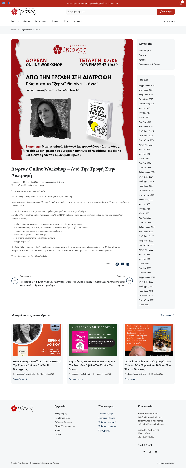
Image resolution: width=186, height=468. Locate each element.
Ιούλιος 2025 (144, 108)
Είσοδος (171, 21)
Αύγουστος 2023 (146, 200)
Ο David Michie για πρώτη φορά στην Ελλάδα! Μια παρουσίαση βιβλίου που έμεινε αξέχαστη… (148, 365)
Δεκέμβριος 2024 (146, 131)
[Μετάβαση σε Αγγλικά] (8, 3)
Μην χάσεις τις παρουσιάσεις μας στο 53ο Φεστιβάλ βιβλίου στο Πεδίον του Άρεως (92, 365)
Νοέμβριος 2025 (146, 94)
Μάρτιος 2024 (145, 167)
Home (13, 30)
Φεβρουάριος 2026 (147, 85)
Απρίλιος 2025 (145, 122)
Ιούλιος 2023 (144, 204)
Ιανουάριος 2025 (146, 126)
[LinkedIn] (128, 264)
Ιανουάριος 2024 (146, 177)
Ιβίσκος (77, 21)
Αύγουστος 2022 (146, 250)
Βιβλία (14, 21)
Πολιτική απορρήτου (107, 426)
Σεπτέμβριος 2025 (146, 104)
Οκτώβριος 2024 (146, 135)
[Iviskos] (23, 11)
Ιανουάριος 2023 (146, 231)
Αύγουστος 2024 (146, 145)
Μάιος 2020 (144, 304)
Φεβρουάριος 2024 (147, 172)
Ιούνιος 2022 (144, 259)
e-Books (26, 21)
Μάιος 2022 (144, 263)
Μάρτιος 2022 (145, 273)
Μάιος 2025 (144, 117)
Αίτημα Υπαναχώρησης (65, 426)
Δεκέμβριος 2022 (146, 236)
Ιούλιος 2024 (144, 149)
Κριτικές (142, 60)
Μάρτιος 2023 (145, 222)
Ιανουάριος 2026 (146, 90)
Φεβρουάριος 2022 (147, 277)
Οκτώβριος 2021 (146, 295)
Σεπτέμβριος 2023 (146, 195)
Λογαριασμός (60, 414)
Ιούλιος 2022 (144, 254)
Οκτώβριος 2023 (146, 190)
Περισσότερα (166, 315)
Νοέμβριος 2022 (146, 241)
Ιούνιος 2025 (144, 113)
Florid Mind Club (62, 418)
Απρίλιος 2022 (145, 268)
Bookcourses (40, 21)
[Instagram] (150, 452)
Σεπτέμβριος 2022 (146, 245)
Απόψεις (142, 55)
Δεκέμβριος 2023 (146, 181)
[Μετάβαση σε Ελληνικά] (3, 3)
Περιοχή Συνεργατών (166, 463)
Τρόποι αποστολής (106, 418)
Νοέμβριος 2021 (146, 291)
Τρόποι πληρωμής (106, 414)
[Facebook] (117, 264)
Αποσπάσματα (145, 50)
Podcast (55, 21)
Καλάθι (58, 430)
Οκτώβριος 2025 (146, 99)
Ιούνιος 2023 (144, 209)
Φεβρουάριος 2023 (147, 227)
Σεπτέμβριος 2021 (146, 300)
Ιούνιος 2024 (144, 154)
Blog (66, 21)
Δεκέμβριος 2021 (146, 286)
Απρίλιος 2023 (145, 218)
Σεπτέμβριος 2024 (146, 140)
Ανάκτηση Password (63, 422)
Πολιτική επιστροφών (107, 422)
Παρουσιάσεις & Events (30, 30)
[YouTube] (156, 452)
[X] (123, 264)
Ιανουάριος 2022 (146, 282)
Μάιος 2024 (144, 158)
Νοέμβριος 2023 (146, 186)
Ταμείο (58, 434)
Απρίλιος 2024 (145, 163)
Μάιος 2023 (144, 213)
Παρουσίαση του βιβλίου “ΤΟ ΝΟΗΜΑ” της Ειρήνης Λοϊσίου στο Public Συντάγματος (37, 365)
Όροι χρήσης (104, 430)
